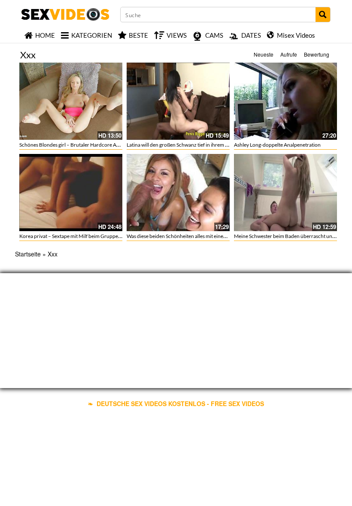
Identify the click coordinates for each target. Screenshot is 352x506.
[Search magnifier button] (323, 14)
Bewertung (316, 54)
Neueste (263, 54)
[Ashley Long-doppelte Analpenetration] (285, 101)
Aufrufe (288, 54)
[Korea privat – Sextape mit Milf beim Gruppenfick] (70, 192)
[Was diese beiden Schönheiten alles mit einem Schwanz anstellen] (178, 192)
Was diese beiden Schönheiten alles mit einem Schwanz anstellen (198, 236)
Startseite (28, 254)
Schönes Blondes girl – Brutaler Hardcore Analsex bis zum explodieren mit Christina (112, 145)
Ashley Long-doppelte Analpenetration (277, 145)
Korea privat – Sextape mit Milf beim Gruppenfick (74, 236)
